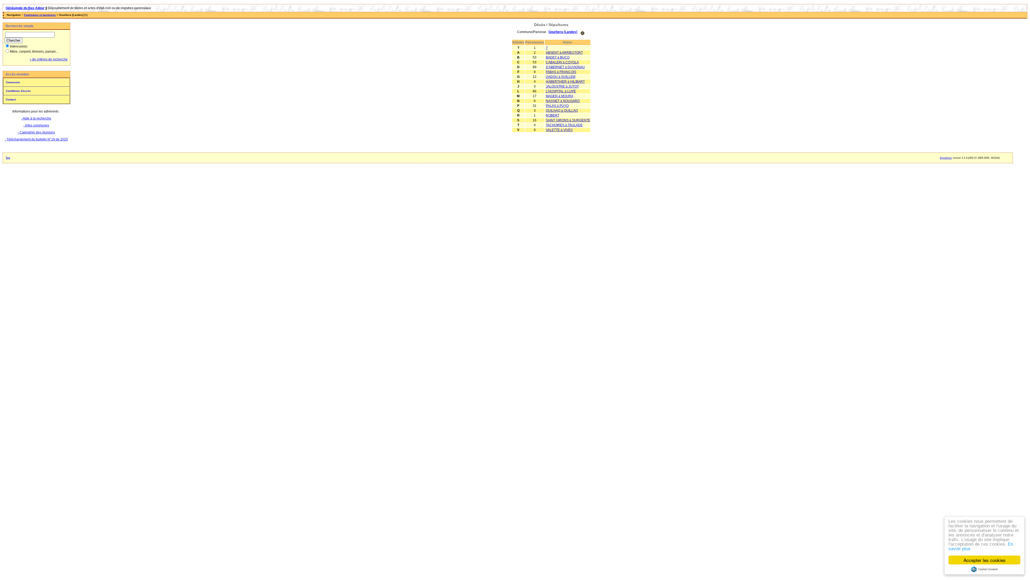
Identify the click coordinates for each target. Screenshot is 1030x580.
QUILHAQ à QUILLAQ (562, 111)
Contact (11, 99)
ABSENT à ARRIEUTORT (564, 53)
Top (8, 158)
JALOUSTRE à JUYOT (562, 86)
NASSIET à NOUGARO (563, 101)
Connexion (13, 82)
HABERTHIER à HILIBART (565, 82)
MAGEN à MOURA (559, 96)
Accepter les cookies (984, 560)
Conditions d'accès (18, 90)
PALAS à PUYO (557, 106)
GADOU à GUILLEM (560, 77)
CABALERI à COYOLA (562, 62)
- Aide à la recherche (36, 118)
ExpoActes (946, 158)
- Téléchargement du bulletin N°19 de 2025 (36, 139)
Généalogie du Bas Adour (25, 8)
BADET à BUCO (557, 57)
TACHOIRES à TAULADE (564, 125)
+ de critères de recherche (49, 59)
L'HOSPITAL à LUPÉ (561, 91)
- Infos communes (36, 125)
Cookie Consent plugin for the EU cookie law (984, 569)
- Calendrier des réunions (36, 132)
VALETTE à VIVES (559, 130)
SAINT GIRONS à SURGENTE (568, 120)
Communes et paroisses (40, 14)
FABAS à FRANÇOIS (561, 72)
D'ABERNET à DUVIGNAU (565, 67)
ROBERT (552, 115)
